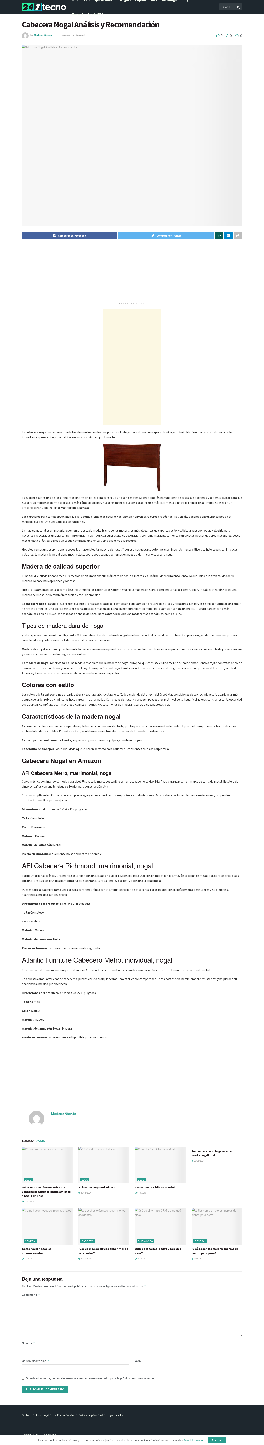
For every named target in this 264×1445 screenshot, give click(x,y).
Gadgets (87, 1240)
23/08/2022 (65, 35)
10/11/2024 (85, 1192)
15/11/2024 (29, 1201)
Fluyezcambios (114, 1415)
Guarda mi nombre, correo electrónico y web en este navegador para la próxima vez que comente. (90, 1378)
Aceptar (217, 1440)
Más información (194, 1440)
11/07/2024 (142, 1192)
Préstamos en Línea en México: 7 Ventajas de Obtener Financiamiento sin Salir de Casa (46, 1191)
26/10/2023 (142, 1258)
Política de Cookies (64, 1415)
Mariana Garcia (43, 35)
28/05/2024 (198, 1160)
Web (138, 1361)
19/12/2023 (85, 1258)
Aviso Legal (42, 1415)
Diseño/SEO (95, 14)
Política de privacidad (90, 1415)
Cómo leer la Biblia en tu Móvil (155, 1187)
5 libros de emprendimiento (96, 1187)
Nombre (28, 1343)
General (77, 14)
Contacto (27, 1415)
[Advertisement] (132, 273)
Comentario (31, 1295)
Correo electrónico (35, 1361)
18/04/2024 (29, 1258)
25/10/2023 (198, 1258)
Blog (28, 1179)
